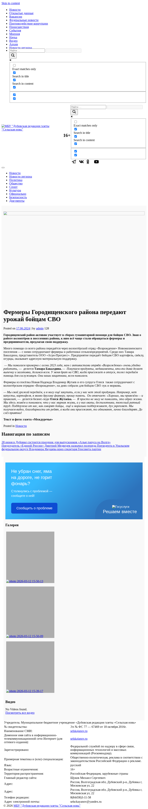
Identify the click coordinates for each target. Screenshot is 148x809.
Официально (17, 193)
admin (40, 328)
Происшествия (19, 27)
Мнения (14, 34)
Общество (16, 183)
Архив (13, 44)
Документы (16, 200)
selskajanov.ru (78, 731)
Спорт (13, 187)
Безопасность (18, 197)
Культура (15, 190)
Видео (13, 40)
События (15, 30)
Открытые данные (21, 13)
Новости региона (20, 47)
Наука (13, 37)
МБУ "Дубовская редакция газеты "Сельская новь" (47, 805)
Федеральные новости (24, 20)
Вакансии (15, 16)
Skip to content (11, 3)
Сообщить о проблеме (34, 508)
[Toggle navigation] (3, 167)
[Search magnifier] (13, 56)
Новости (15, 9)
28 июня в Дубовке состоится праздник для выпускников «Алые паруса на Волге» (56, 442)
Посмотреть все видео (19, 712)
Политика (15, 180)
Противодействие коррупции (28, 23)
